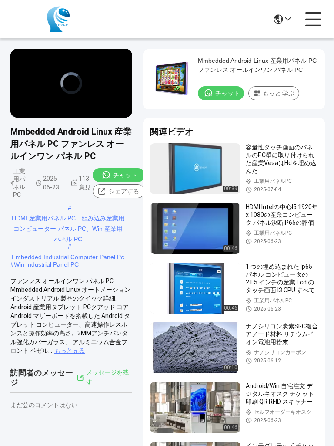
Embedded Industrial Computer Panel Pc (68, 256)
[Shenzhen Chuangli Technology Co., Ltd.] (58, 19)
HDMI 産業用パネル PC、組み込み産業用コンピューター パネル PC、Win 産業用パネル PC (68, 219)
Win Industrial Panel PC (46, 264)
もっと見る (69, 350)
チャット (125, 175)
